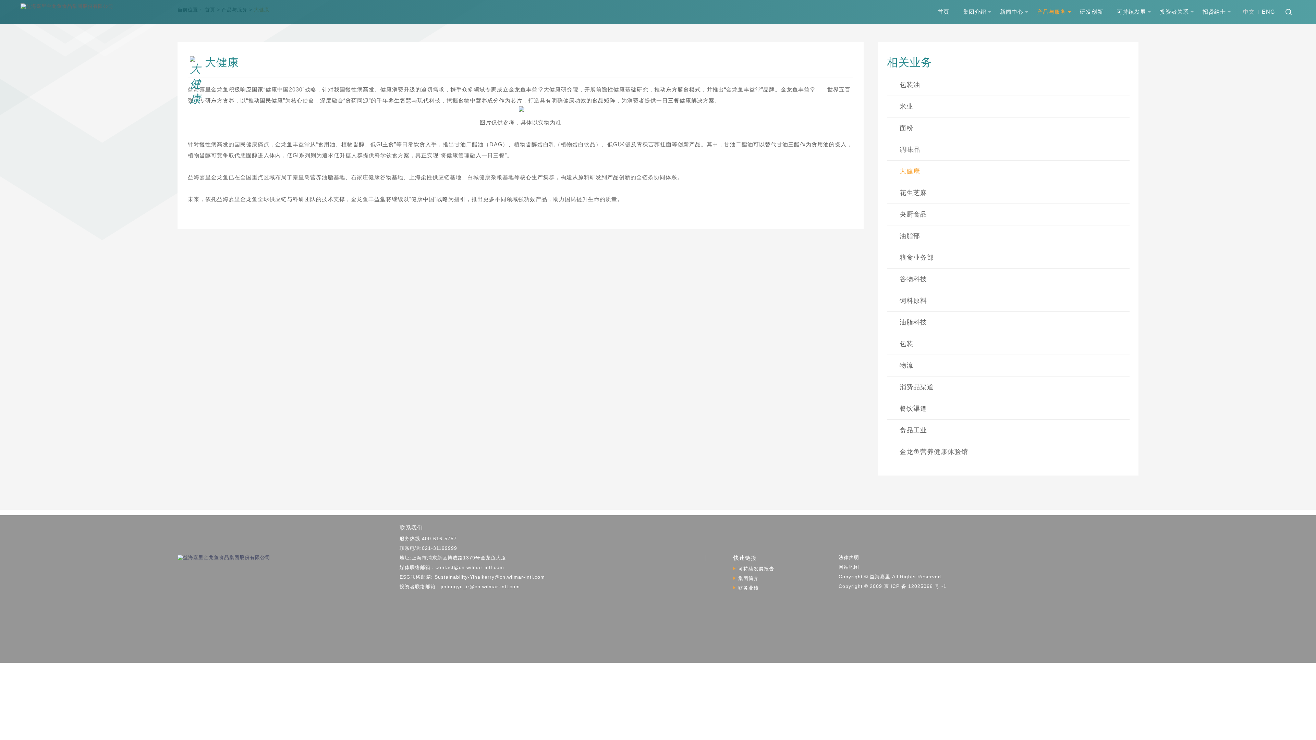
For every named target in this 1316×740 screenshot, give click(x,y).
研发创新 (1091, 12)
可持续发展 (1131, 12)
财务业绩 (748, 588)
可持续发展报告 (756, 568)
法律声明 (849, 557)
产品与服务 (1051, 12)
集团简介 (748, 578)
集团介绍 (974, 12)
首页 (943, 12)
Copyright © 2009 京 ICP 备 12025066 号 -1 (893, 586)
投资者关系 (1174, 12)
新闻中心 (1011, 12)
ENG (1268, 12)
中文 (1249, 12)
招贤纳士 (1214, 12)
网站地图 (849, 567)
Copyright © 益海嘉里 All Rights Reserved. (891, 576)
